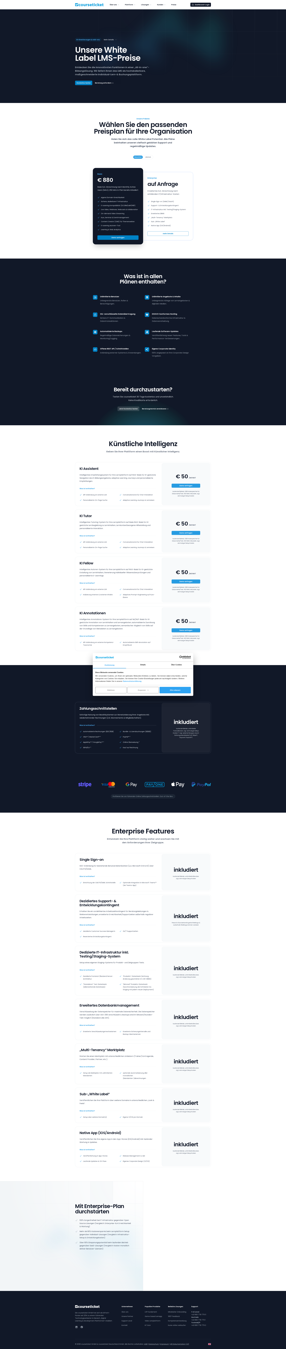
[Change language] (209, 1344)
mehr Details (168, 233)
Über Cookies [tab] (176, 665)
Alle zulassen (175, 690)
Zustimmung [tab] (110, 665)
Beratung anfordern (103, 83)
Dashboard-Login (202, 5)
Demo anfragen (117, 237)
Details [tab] (143, 665)
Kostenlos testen (84, 83)
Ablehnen (111, 690)
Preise (173, 5)
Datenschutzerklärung (132, 681)
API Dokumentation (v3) (179, 1344)
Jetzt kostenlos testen (128, 409)
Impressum (164, 1344)
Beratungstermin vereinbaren (154, 409)
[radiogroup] (143, 157)
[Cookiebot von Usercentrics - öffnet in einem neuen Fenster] (181, 657)
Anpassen (142, 690)
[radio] (138, 157)
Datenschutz (154, 1344)
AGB (145, 1344)
